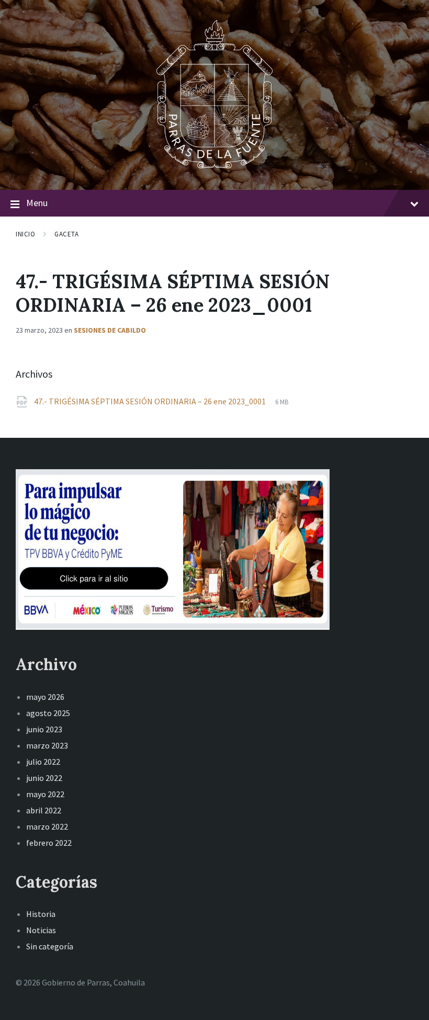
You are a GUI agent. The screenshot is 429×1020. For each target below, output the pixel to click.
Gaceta (66, 234)
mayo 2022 (45, 794)
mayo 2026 (45, 697)
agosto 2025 (48, 713)
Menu (37, 203)
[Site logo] (214, 169)
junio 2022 (44, 778)
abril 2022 (43, 810)
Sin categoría (49, 946)
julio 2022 (43, 761)
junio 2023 (44, 729)
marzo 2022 (47, 826)
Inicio (25, 234)
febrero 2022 (49, 842)
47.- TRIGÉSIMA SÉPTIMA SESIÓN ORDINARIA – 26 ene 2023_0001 (150, 401)
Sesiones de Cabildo (110, 330)
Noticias (41, 930)
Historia (40, 914)
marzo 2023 (47, 745)
